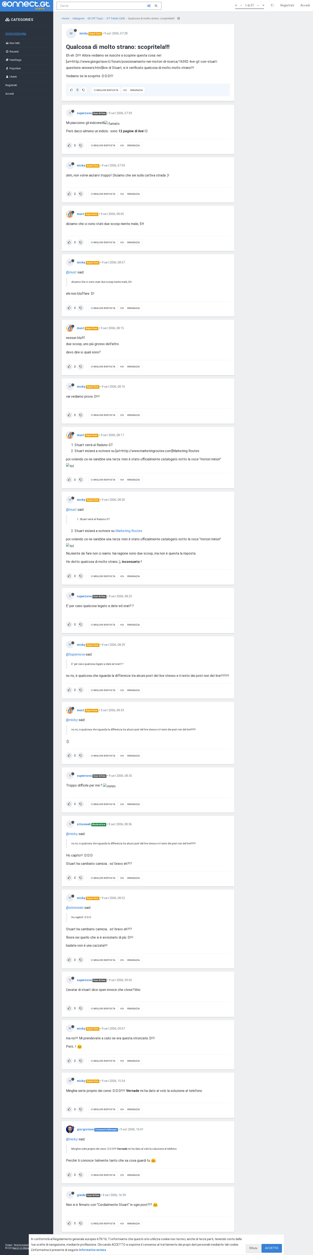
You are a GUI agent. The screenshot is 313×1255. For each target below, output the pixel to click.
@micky (72, 720)
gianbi (81, 1195)
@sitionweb (74, 908)
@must (71, 272)
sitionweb (84, 824)
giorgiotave (85, 1129)
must (80, 214)
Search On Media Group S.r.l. (26, 1248)
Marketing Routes (128, 531)
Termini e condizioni (23, 1245)
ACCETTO (271, 1248)
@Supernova (75, 654)
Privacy (8, 1245)
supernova (84, 113)
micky (83, 33)
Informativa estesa (92, 1250)
